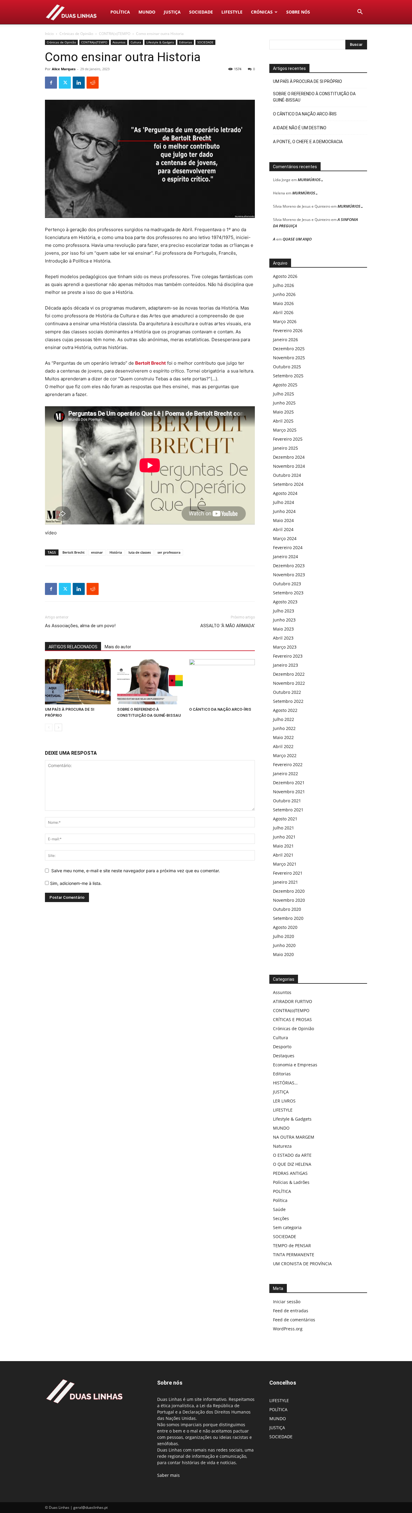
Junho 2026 (284, 294)
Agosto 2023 (285, 602)
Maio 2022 (283, 737)
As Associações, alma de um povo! (80, 625)
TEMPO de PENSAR (292, 1245)
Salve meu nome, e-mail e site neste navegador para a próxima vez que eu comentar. (135, 870)
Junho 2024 (284, 511)
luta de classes (139, 552)
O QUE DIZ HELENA (292, 1164)
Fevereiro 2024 (288, 547)
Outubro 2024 (287, 475)
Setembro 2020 (288, 918)
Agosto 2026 (285, 276)
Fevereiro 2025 (288, 439)
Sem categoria (287, 1227)
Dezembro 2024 (289, 457)
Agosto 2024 (285, 493)
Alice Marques (63, 69)
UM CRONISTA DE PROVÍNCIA (302, 1263)
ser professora (168, 552)
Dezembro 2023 (289, 565)
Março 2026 (284, 321)
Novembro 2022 (289, 683)
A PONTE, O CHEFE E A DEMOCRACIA (308, 141)
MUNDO (146, 12)
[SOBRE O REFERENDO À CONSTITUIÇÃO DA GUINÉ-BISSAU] (150, 681)
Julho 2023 (283, 611)
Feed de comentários (294, 1320)
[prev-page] (48, 727)
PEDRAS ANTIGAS (290, 1173)
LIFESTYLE (231, 12)
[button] (360, 12)
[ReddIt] (93, 83)
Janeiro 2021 (285, 882)
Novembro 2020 (289, 900)
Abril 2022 (283, 746)
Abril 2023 (283, 638)
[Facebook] (51, 83)
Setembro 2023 (288, 593)
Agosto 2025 (285, 385)
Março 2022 (284, 755)
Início (49, 33)
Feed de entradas (290, 1310)
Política (280, 1200)
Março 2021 (284, 864)
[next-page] (58, 727)
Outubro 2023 (287, 584)
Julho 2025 (283, 394)
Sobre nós (298, 12)
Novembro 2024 (289, 466)
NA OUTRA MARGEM (293, 1137)
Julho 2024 (283, 502)
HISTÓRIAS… (285, 1083)
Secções (281, 1218)
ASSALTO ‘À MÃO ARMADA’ (227, 625)
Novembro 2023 (289, 574)
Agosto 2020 (285, 927)
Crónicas (262, 12)
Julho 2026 (283, 285)
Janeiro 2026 (285, 339)
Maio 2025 (283, 412)
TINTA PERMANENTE (293, 1254)
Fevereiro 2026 (288, 330)
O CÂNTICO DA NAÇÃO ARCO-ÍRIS (220, 709)
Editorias (185, 42)
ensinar (97, 552)
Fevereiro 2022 (288, 764)
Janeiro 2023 (285, 665)
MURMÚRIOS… (311, 179)
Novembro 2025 (289, 357)
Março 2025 (284, 430)
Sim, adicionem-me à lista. (75, 883)
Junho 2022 (284, 728)
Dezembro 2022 (289, 674)
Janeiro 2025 (285, 448)
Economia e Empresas (295, 1065)
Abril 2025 (283, 421)
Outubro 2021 (287, 801)
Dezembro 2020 (289, 891)
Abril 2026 (283, 312)
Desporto (282, 1046)
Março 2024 (284, 538)
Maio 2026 (283, 303)
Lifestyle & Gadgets (160, 42)
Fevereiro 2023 (288, 656)
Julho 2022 (283, 719)
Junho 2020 (284, 945)
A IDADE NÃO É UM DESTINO (299, 127)
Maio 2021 (283, 846)
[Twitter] (65, 83)
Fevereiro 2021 (288, 873)
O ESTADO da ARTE (292, 1155)
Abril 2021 (283, 855)
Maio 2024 (283, 520)
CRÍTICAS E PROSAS (292, 1019)
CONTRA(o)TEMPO (114, 33)
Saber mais (168, 1475)
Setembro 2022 (288, 701)
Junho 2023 (284, 620)
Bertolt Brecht (150, 363)
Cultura (136, 42)
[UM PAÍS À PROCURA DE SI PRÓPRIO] (78, 681)
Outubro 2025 (287, 367)
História (115, 552)
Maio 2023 (283, 629)
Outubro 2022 (287, 692)
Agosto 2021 (285, 819)
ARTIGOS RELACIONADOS (73, 646)
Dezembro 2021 (289, 782)
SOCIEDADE (201, 12)
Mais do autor (118, 646)
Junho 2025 (284, 403)
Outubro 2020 (287, 909)
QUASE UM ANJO (297, 239)
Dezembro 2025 (289, 348)
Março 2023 (284, 647)
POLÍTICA (120, 12)
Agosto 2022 (285, 710)
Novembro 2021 (289, 791)
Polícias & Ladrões (291, 1182)
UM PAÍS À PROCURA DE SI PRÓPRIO (307, 81)
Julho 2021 (283, 828)
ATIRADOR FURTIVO (292, 1001)
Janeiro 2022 (285, 773)
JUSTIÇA (172, 12)
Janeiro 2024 (285, 556)
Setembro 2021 (288, 810)
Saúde (279, 1209)
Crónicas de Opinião (76, 33)
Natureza (282, 1146)
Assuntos (119, 42)
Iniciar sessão (286, 1301)
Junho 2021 (284, 837)
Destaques (283, 1055)
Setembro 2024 (288, 484)
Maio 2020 (283, 954)
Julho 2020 (283, 936)
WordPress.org (288, 1329)
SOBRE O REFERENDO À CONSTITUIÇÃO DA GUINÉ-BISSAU (314, 96)
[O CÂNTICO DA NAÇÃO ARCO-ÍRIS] (222, 681)
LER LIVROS (284, 1101)
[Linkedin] (79, 83)
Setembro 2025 (288, 376)
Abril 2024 (283, 529)
